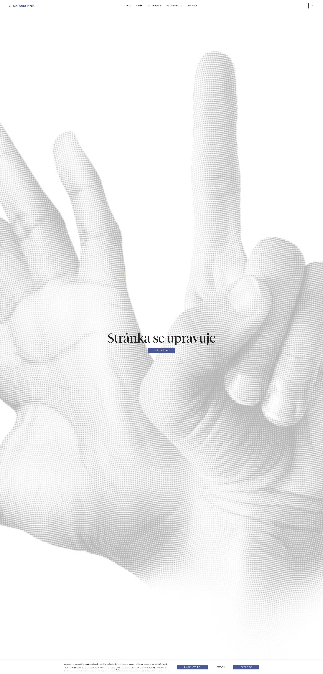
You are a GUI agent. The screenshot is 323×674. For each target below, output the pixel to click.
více (117, 669)
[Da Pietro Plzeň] (24, 6)
